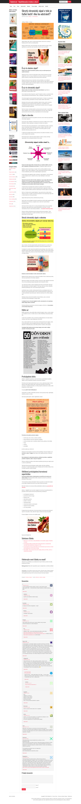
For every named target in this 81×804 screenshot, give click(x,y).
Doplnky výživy (11, 179)
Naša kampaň (11, 183)
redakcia (29, 16)
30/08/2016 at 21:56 (27, 659)
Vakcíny (10, 203)
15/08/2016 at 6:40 (25, 585)
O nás (14, 6)
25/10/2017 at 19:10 (27, 611)
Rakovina (28, 6)
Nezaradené (11, 186)
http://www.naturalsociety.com (40, 633)
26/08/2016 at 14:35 (26, 642)
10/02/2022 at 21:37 (27, 715)
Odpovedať (25, 591)
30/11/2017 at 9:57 (25, 738)
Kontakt (46, 6)
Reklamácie (70, 796)
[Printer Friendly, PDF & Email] (27, 21)
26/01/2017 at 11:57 (26, 726)
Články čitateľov (12, 172)
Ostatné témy (11, 192)
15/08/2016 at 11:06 (27, 595)
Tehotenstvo (11, 201)
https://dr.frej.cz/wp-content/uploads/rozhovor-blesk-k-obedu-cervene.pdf (36, 767)
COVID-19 (11, 174)
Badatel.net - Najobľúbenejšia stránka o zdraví (24, 2)
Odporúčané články (12, 188)
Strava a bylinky (34, 6)
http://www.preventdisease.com (29, 633)
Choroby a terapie (29, 577)
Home (11, 6)
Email (37, 787)
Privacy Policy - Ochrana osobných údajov (59, 796)
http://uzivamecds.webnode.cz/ (30, 684)
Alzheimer (37, 577)
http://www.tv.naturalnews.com (29, 634)
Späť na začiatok (12, 796)
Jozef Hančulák (27, 672)
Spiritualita (11, 196)
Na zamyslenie (11, 181)
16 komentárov (35, 16)
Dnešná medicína (12, 176)
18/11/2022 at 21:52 (26, 757)
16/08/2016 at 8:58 (26, 629)
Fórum (18, 6)
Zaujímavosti (11, 206)
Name (37, 785)
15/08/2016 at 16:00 (26, 604)
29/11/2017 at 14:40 (27, 707)
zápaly (44, 577)
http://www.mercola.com (38, 632)
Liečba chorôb (23, 6)
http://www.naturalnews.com (29, 632)
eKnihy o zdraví (41, 6)
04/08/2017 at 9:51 (26, 693)
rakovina (40, 577)
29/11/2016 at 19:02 (27, 673)
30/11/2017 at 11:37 (28, 683)
